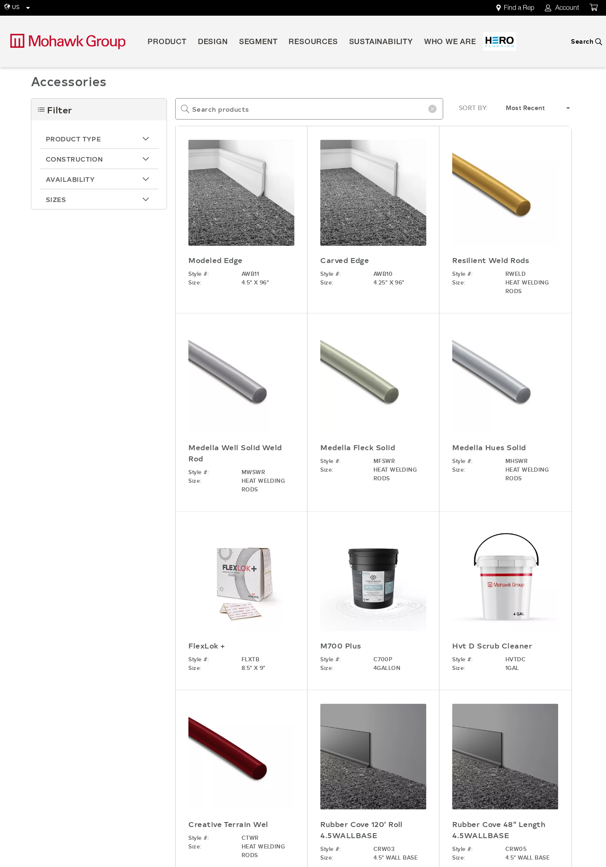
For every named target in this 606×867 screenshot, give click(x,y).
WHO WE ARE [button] (450, 42)
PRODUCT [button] (167, 42)
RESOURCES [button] (313, 42)
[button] (99, 138)
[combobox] (309, 108)
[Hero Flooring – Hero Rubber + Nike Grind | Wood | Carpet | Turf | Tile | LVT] (499, 41)
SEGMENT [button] (258, 42)
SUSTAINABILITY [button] (381, 42)
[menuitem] (520, 8)
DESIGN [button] (213, 42)
